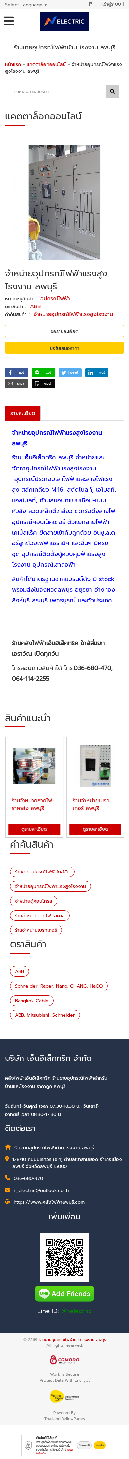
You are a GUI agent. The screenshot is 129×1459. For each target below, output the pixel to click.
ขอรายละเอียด (64, 331)
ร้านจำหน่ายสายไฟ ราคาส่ (40, 915)
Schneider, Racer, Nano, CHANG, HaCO (59, 986)
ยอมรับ (100, 1445)
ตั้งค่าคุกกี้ (84, 1445)
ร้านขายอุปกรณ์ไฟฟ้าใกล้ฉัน (42, 872)
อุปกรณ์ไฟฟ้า (55, 299)
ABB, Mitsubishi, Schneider (45, 1015)
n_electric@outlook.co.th (41, 1190)
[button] (16, 372)
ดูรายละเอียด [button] (34, 829)
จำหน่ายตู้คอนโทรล (33, 901)
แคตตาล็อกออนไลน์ (47, 64)
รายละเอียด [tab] (22, 413)
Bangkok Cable (32, 1000)
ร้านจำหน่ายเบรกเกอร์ (36, 930)
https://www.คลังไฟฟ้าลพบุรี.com (49, 1202)
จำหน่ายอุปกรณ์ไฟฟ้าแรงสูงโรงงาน (73, 314)
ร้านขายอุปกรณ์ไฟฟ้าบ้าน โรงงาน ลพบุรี (72, 1339)
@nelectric (76, 1311)
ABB (35, 306)
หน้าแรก (13, 64)
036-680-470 (28, 1178)
